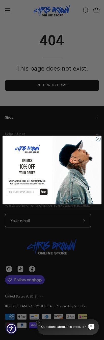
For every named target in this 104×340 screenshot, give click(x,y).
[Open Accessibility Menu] (11, 328)
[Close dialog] (98, 139)
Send (43, 192)
